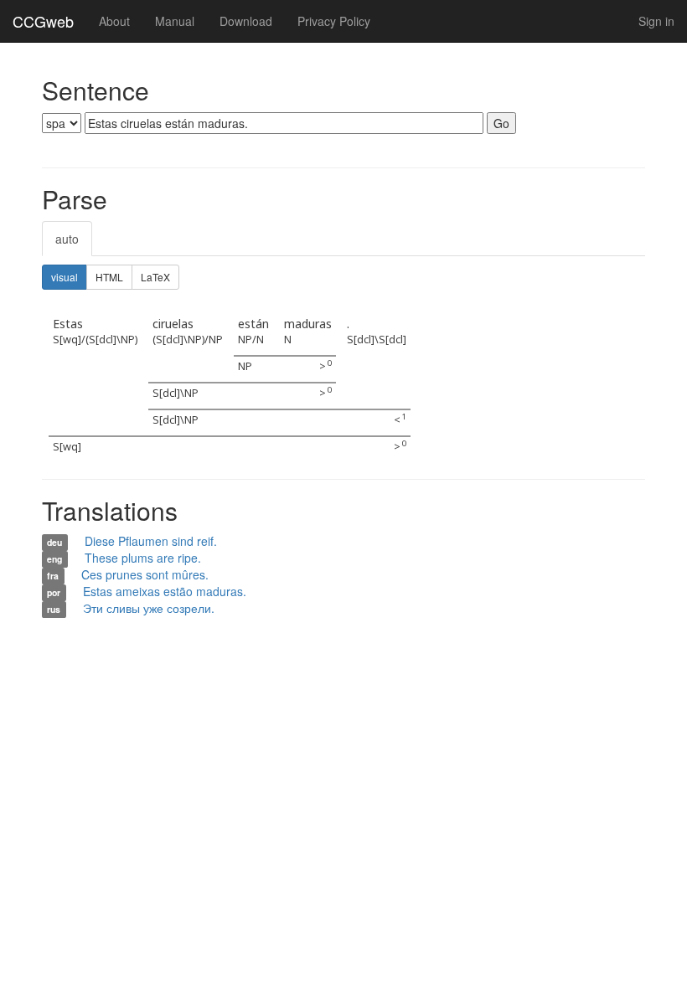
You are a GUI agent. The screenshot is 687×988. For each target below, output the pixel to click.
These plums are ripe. (143, 557)
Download (246, 21)
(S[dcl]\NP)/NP (187, 339)
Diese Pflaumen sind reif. (151, 541)
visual (64, 277)
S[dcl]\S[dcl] (376, 339)
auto (67, 238)
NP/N (251, 339)
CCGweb (43, 21)
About (114, 21)
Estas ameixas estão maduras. (164, 591)
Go (501, 123)
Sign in (656, 21)
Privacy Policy (333, 21)
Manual (174, 21)
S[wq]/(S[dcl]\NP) (95, 339)
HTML (109, 277)
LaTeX (155, 277)
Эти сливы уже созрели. (148, 607)
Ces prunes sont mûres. (145, 574)
